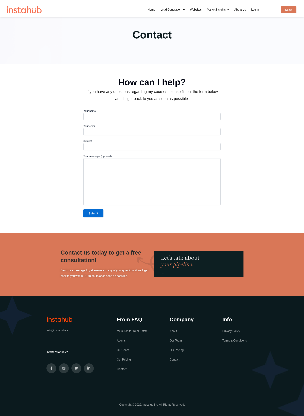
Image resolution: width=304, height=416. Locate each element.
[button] (172, 10)
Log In (255, 9)
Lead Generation (170, 9)
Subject (87, 140)
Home (151, 9)
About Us (240, 9)
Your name (89, 110)
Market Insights (216, 9)
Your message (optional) (97, 156)
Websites (196, 9)
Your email (89, 125)
